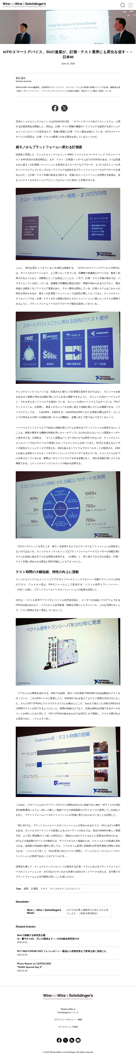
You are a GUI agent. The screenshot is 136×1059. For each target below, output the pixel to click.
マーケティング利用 (68, 1027)
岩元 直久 (21, 77)
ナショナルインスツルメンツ (65, 888)
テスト (44, 888)
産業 (26, 888)
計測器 (34, 888)
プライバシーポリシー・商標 (68, 1019)
